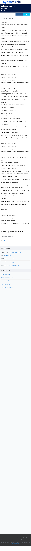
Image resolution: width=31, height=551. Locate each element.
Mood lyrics (11, 258)
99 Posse (4, 8)
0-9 (2, 536)
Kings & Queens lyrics (13, 265)
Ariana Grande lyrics (7, 281)
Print (3, 240)
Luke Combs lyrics (6, 274)
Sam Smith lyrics (5, 284)
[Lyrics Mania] (15, 2)
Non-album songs (6, 10)
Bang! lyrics (7, 255)
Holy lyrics (13, 262)
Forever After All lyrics (16, 252)
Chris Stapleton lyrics (7, 277)
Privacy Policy (15, 543)
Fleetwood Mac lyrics (7, 287)
